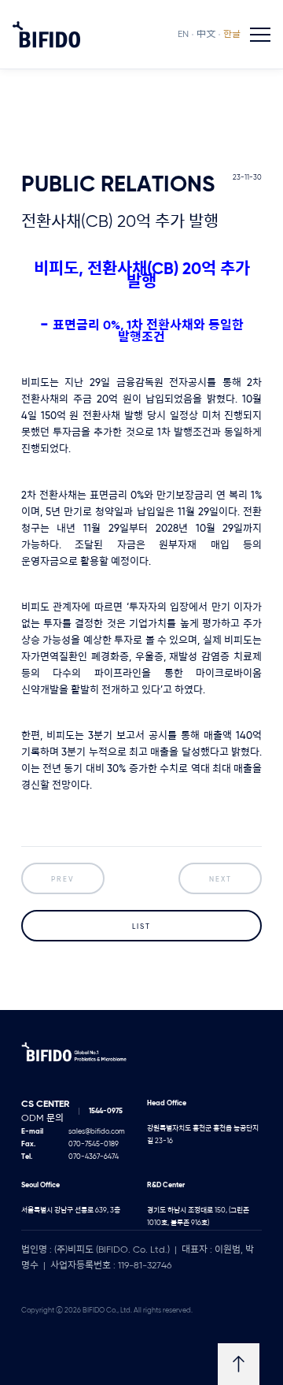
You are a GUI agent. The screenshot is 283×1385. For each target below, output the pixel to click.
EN (183, 34)
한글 (232, 34)
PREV (63, 879)
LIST (141, 926)
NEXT (220, 879)
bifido (46, 34)
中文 (206, 34)
